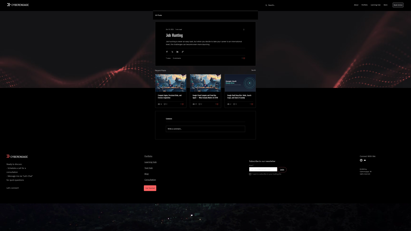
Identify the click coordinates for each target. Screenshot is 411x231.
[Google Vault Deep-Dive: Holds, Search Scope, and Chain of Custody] (240, 83)
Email (251, 165)
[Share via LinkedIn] (177, 52)
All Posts (158, 15)
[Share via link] (183, 52)
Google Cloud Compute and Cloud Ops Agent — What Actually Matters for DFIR (205, 96)
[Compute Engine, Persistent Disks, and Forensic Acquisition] (170, 83)
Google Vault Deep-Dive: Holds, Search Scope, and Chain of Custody (239, 96)
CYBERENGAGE (20, 4)
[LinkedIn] (361, 160)
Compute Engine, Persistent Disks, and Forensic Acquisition (169, 96)
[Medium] (365, 160)
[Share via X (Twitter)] (172, 52)
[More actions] (244, 29)
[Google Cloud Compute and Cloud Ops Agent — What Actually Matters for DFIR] (205, 83)
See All (253, 70)
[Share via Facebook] (167, 52)
